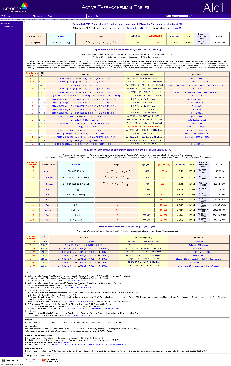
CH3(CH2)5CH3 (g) (58, 96)
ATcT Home (17, 19)
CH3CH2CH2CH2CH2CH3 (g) (107, 96)
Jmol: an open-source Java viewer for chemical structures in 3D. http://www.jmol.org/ (90, 344)
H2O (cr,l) (106, 78)
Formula (61, 36)
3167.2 (42, 82)
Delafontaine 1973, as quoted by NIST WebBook (198, 266)
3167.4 (42, 89)
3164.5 (42, 144)
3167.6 (44, 262)
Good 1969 (197, 123)
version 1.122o (45, 19)
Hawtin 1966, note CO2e (197, 120)
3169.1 (42, 106)
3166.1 (44, 242)
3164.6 (42, 134)
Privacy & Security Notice (9, 364)
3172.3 (42, 130)
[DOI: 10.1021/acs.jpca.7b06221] (77, 308)
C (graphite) (76, 120)
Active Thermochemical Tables (115, 7)
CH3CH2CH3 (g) (81, 134)
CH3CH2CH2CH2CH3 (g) (79, 96)
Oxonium (49, 210)
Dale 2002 (197, 140)
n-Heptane (48, 171)
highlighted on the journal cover (105, 308)
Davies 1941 (197, 89)
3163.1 (42, 96)
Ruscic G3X (197, 106)
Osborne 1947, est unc (198, 245)
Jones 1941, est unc (198, 262)
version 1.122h (134, 28)
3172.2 (42, 116)
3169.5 (42, 99)
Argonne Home (6, 19)
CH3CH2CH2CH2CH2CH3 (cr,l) (67, 123)
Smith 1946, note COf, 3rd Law (197, 127)
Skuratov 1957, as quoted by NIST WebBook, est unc (197, 92)
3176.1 (42, 137)
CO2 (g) (95, 78)
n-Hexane (49, 177)
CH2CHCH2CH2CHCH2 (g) (66, 137)
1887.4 (42, 140)
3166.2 (44, 245)
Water (48, 190)
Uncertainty (175, 36)
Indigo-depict (63, 342)
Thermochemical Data (30, 19)
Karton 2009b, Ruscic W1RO (197, 99)
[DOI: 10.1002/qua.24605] (79, 315)
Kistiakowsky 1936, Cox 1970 (197, 137)
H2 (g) (85, 85)
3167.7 (44, 266)
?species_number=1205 (66, 19)
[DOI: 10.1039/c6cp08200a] (81, 301)
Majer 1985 (198, 242)
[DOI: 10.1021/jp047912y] (74, 280)
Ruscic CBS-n (197, 103)
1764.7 (42, 120)
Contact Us (22, 364)
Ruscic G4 (197, 109)
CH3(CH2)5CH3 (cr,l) (68, 78)
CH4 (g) (96, 127)
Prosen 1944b (197, 78)
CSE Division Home (8, 26)
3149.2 (42, 123)
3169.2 (42, 109)
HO (175, 28)
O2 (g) (85, 78)
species (54, 19)
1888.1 (42, 127)
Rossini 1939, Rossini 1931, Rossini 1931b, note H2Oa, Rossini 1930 (197, 85)
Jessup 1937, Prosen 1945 (197, 82)
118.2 (42, 85)
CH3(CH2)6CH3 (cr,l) (67, 116)
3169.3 (42, 113)
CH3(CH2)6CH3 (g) (60, 99)
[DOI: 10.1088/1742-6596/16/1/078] (76, 287)
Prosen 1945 (197, 96)
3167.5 (42, 92)
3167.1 (42, 78)
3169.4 (42, 103)
